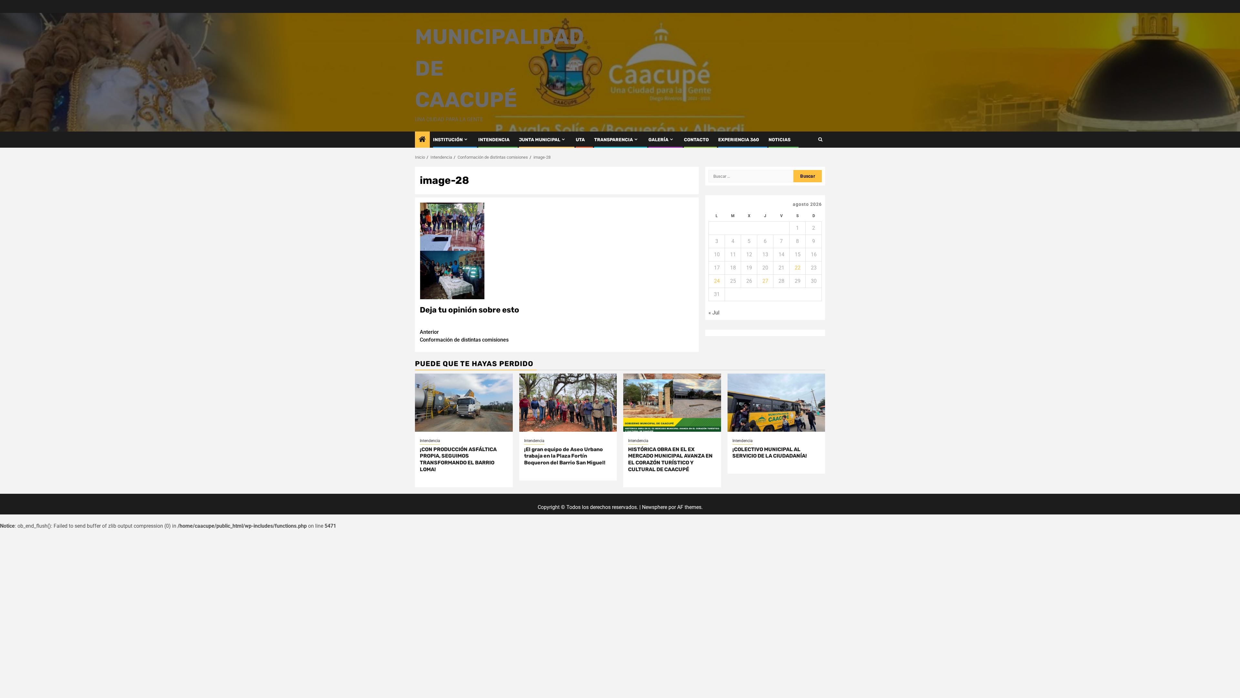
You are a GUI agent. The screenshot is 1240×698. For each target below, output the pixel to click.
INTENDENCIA (494, 140)
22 (798, 268)
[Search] (820, 139)
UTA (580, 140)
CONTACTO (696, 140)
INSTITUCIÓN (448, 140)
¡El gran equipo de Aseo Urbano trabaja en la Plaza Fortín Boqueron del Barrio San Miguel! (564, 456)
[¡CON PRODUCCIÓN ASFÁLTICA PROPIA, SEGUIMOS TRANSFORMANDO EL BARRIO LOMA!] (464, 403)
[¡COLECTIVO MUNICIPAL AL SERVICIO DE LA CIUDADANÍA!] (776, 403)
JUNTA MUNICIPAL (539, 140)
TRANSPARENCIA (613, 140)
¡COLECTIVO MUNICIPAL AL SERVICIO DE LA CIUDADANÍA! (769, 452)
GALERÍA (658, 140)
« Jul (713, 313)
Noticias (779, 140)
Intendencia (430, 441)
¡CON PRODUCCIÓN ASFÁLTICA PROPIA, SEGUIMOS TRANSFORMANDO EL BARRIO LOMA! (458, 459)
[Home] (422, 139)
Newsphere (654, 507)
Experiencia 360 (738, 140)
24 (717, 281)
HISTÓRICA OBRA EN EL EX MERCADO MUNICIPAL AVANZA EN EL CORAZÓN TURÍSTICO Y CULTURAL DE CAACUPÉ (670, 459)
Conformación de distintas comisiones (464, 336)
